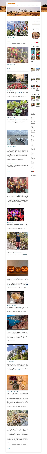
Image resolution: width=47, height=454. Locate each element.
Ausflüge (29, 5)
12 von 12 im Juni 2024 (11, 37)
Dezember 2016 (33, 148)
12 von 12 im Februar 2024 (11, 146)
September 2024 (33, 114)
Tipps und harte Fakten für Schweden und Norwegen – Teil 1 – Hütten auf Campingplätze (38, 89)
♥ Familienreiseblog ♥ (11, 3)
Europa (18, 5)
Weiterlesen (8, 41)
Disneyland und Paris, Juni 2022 (33, 80)
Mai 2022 (32, 134)
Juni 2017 (32, 144)
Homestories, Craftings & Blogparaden (16, 43)
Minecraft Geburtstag (32, 106)
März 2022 (32, 136)
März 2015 (32, 162)
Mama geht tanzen (10, 222)
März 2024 (32, 118)
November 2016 (33, 149)
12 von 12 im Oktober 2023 (11, 305)
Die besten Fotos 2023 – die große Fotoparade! (15, 330)
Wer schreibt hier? (13, 5)
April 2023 (32, 127)
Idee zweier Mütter (20, 224)
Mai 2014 (32, 167)
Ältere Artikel (8, 448)
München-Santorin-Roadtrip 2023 (38, 70)
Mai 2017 (32, 145)
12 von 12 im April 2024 (11, 90)
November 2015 (33, 158)
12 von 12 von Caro (16, 252)
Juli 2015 (32, 161)
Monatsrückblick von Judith (15, 278)
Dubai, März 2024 (32, 71)
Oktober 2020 (32, 139)
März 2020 (32, 140)
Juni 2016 (32, 153)
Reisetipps (25, 5)
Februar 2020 (32, 141)
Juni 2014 (32, 166)
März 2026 (32, 113)
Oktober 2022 (32, 131)
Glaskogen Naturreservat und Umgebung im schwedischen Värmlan (38, 81)
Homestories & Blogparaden (34, 5)
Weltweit (21, 5)
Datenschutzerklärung (33, 175)
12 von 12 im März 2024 (11, 117)
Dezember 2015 (33, 157)
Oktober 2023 (32, 122)
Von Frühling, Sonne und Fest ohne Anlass (38, 100)
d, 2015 (39, 82)
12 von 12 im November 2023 (12, 250)
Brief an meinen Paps (10, 361)
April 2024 (32, 117)
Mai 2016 (32, 154)
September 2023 (33, 123)
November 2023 (33, 121)
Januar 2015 (32, 163)
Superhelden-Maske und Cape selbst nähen (38, 106)
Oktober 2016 (32, 150)
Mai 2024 (32, 116)
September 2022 (33, 132)
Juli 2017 (32, 143)
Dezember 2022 (33, 130)
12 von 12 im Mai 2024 (11, 64)
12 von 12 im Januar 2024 (11, 163)
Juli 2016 (32, 152)
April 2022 (32, 135)
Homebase (8, 5)
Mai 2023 (32, 126)
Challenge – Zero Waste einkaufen (12, 391)
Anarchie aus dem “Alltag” (11, 427)
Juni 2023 (32, 125)
